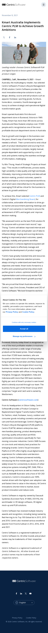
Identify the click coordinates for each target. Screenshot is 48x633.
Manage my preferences (23, 336)
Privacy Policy (12, 312)
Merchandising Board (25, 199)
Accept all (24, 329)
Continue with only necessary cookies (24, 322)
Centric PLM (34, 196)
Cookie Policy (28, 312)
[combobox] (26, 602)
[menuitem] (17, 617)
